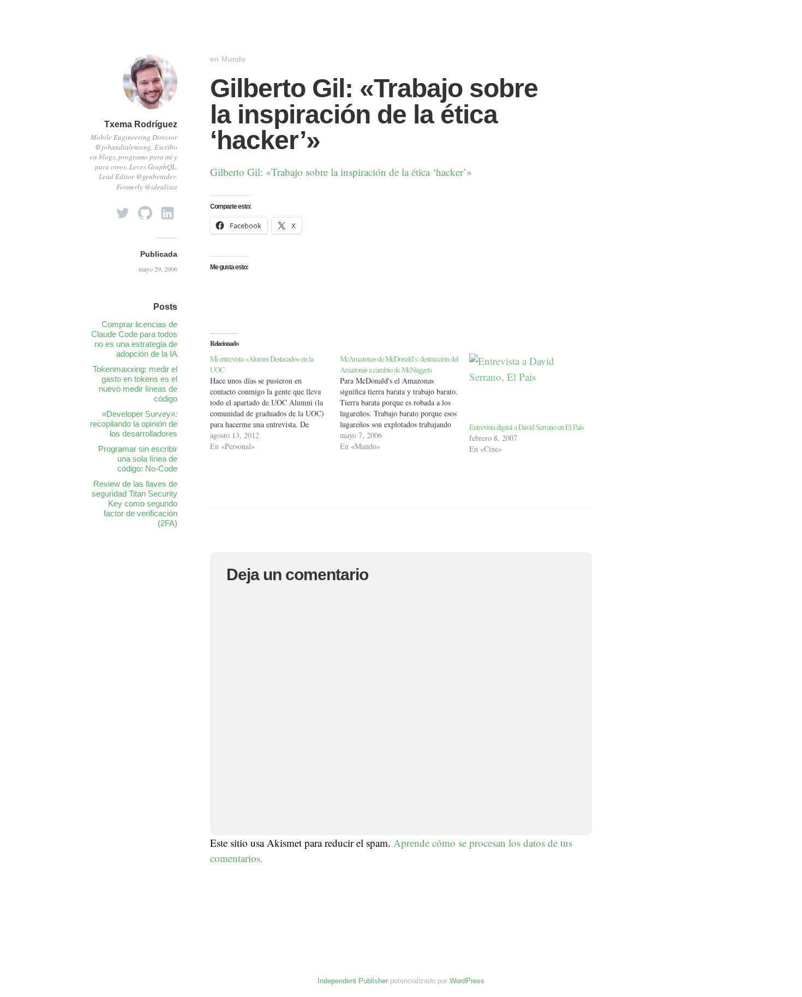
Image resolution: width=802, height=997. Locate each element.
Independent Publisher (353, 981)
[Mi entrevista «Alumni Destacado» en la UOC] (275, 402)
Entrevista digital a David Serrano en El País (526, 427)
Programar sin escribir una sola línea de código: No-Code (137, 458)
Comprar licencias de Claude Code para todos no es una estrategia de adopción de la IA (134, 339)
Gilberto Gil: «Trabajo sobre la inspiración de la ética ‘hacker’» (341, 172)
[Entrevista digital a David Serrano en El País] (528, 387)
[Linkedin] (167, 210)
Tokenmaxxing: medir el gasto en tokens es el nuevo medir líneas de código (135, 383)
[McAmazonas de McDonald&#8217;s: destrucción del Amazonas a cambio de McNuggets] (405, 402)
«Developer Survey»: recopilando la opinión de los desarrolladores (133, 423)
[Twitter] (123, 210)
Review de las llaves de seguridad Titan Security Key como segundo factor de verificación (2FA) (134, 503)
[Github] (145, 210)
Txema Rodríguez (140, 124)
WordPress (467, 981)
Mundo (234, 59)
